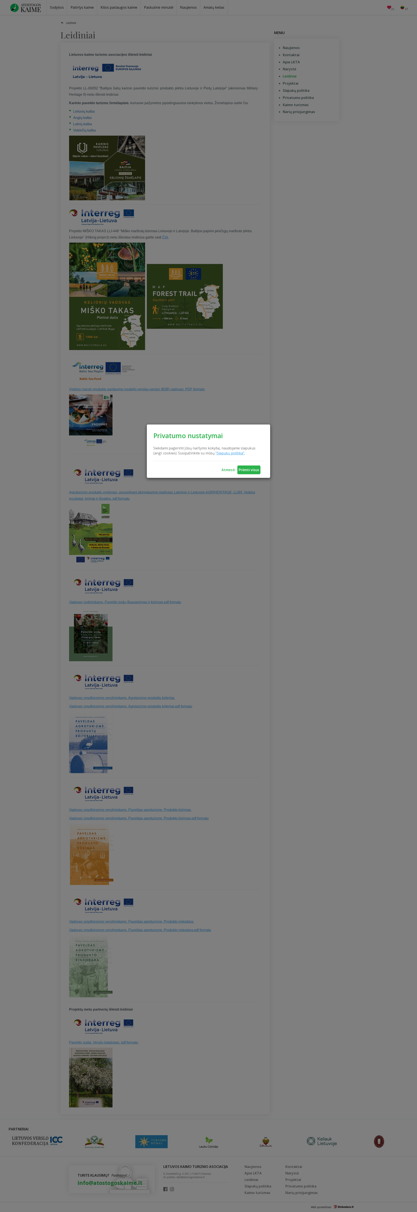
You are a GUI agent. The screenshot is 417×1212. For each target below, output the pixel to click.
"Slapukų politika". (230, 453)
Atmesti (228, 469)
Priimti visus (249, 469)
